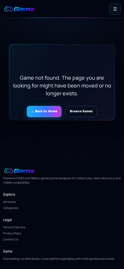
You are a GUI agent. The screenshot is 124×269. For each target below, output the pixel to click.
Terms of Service (14, 227)
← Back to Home (44, 111)
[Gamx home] (19, 8)
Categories (10, 208)
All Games (9, 202)
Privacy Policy (12, 233)
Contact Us (10, 239)
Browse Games (81, 111)
